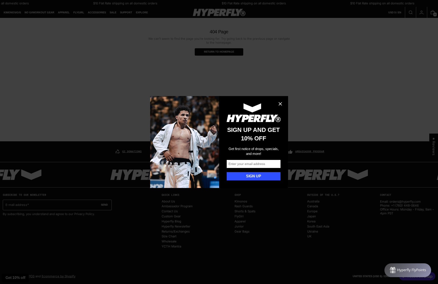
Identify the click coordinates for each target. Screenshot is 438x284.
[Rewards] (407, 270)
